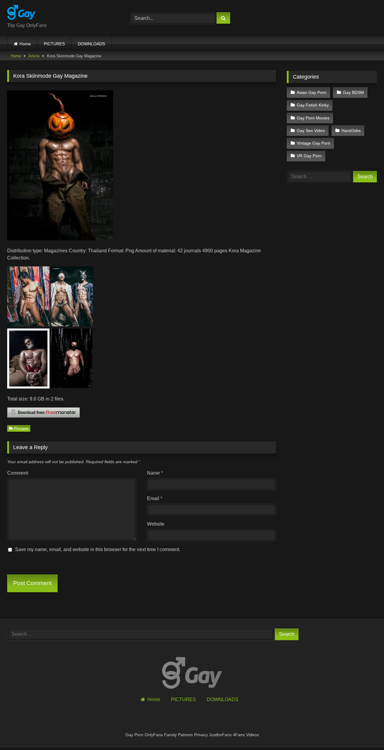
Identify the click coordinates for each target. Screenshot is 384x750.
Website (155, 523)
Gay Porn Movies (313, 118)
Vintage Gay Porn (313, 143)
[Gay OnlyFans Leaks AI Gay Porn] (21, 13)
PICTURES (54, 43)
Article (34, 56)
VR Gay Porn (309, 155)
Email (154, 498)
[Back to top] (365, 732)
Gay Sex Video (311, 130)
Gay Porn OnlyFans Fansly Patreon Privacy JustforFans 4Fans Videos (192, 734)
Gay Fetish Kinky (313, 105)
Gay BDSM (353, 92)
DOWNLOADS (91, 43)
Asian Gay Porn (311, 92)
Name (155, 473)
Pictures (21, 428)
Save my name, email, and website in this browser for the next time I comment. (97, 549)
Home (25, 43)
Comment (17, 473)
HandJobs (351, 130)
